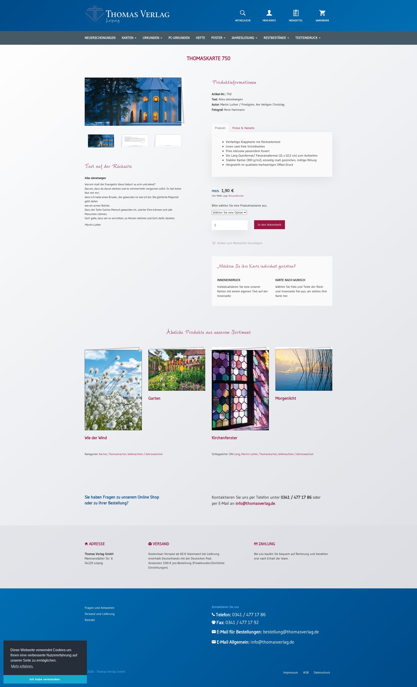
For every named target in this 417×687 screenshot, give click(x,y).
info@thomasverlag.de (255, 503)
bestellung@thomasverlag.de (291, 632)
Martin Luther (249, 454)
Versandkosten (236, 195)
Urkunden (151, 38)
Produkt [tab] (220, 128)
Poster (217, 38)
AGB (306, 672)
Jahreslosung (243, 38)
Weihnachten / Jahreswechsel (144, 454)
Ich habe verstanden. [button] (45, 679)
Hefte (200, 38)
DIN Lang (234, 454)
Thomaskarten (117, 454)
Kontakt (90, 620)
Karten (128, 38)
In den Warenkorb (269, 225)
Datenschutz (322, 672)
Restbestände (275, 38)
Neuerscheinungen (100, 38)
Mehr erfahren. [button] (22, 666)
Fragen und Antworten (99, 608)
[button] (237, 243)
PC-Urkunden (179, 38)
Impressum (290, 672)
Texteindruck (306, 38)
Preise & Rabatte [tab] (243, 128)
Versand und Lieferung (100, 614)
